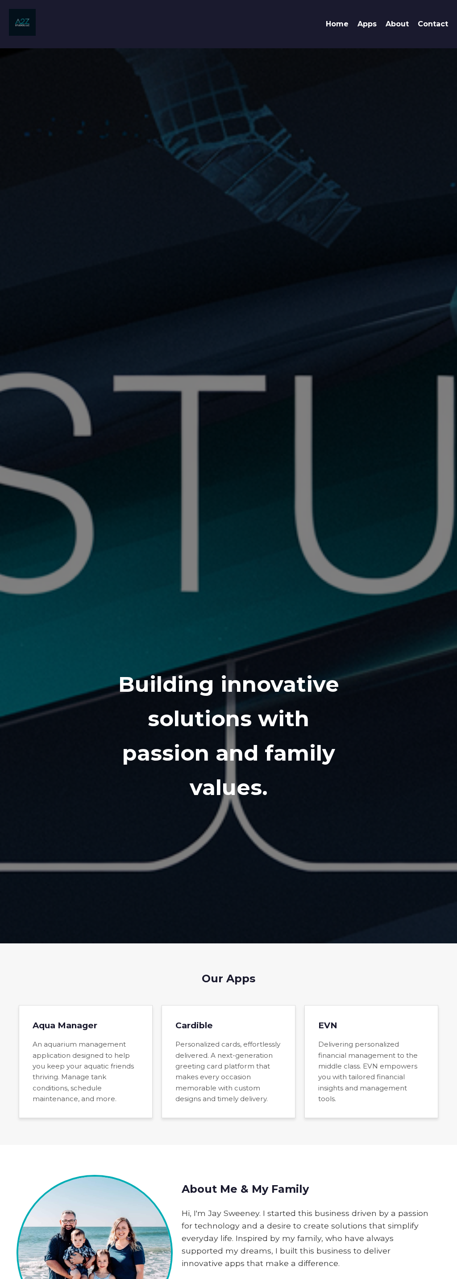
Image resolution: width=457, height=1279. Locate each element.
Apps (367, 24)
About (397, 24)
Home (337, 24)
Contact (433, 24)
